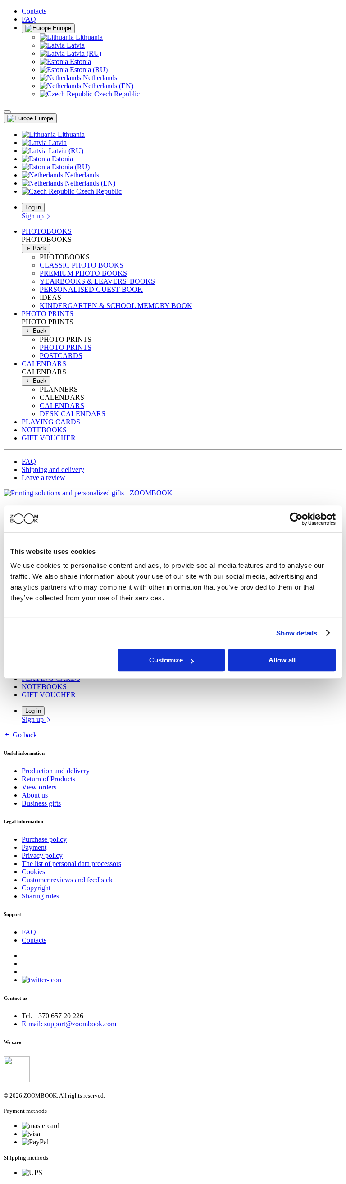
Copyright (36, 888)
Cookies (33, 872)
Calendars (62, 405)
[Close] (7, 111)
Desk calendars (72, 413)
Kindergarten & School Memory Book (116, 305)
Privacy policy (42, 855)
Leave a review (43, 477)
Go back (25, 735)
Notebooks (44, 430)
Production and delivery (56, 771)
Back (38, 248)
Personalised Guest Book (91, 289)
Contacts (34, 11)
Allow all (282, 660)
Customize (166, 660)
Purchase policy (44, 839)
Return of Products (48, 779)
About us (35, 795)
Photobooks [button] (47, 231)
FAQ (29, 19)
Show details (296, 633)
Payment (34, 847)
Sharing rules (40, 896)
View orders (39, 787)
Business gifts (41, 803)
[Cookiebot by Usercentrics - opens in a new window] (296, 519)
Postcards (61, 355)
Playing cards (51, 422)
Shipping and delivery (53, 469)
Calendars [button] (44, 363)
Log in (33, 207)
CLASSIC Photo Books (81, 265)
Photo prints (65, 347)
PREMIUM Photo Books (83, 273)
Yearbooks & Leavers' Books (97, 281)
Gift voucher (49, 438)
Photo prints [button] (47, 314)
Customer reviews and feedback (67, 880)
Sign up (34, 216)
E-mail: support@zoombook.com (69, 1024)
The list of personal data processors (71, 863)
